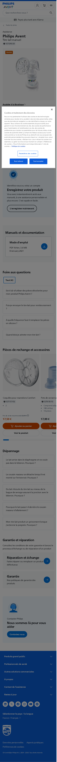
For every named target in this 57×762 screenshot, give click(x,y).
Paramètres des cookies (27, 153)
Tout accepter (37, 161)
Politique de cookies (40, 146)
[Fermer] (50, 109)
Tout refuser (17, 161)
